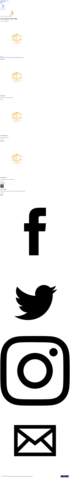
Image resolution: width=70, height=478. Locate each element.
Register (4, 1)
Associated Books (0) (16, 57)
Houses (6, 0)
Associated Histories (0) (9, 57)
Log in (1, 1)
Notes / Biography (3, 57)
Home (1, 0)
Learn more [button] (31, 476)
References (21, 57)
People (3, 0)
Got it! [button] (65, 476)
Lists (8, 0)
